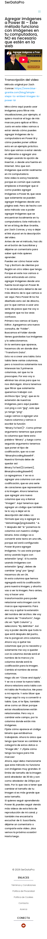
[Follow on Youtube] (23, 925)
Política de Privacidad (24, 891)
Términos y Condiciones (23, 885)
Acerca (23, 909)
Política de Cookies (23, 897)
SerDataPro (14, 2)
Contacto (24, 903)
